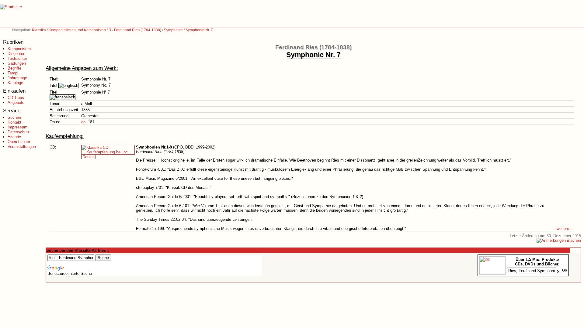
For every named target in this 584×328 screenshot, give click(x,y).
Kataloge (15, 82)
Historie (14, 137)
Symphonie (173, 30)
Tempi (13, 73)
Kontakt (14, 122)
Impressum (17, 127)
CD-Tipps (16, 97)
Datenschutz (19, 132)
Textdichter (17, 58)
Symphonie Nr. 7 (199, 30)
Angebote (16, 102)
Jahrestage (17, 78)
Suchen (14, 117)
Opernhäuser (19, 141)
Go (564, 270)
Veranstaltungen (22, 146)
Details (88, 157)
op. (84, 122)
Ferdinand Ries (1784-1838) (137, 30)
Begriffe (14, 68)
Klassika (39, 30)
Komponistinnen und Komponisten (77, 30)
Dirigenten (16, 53)
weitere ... (565, 228)
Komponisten (19, 48)
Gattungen (17, 63)
